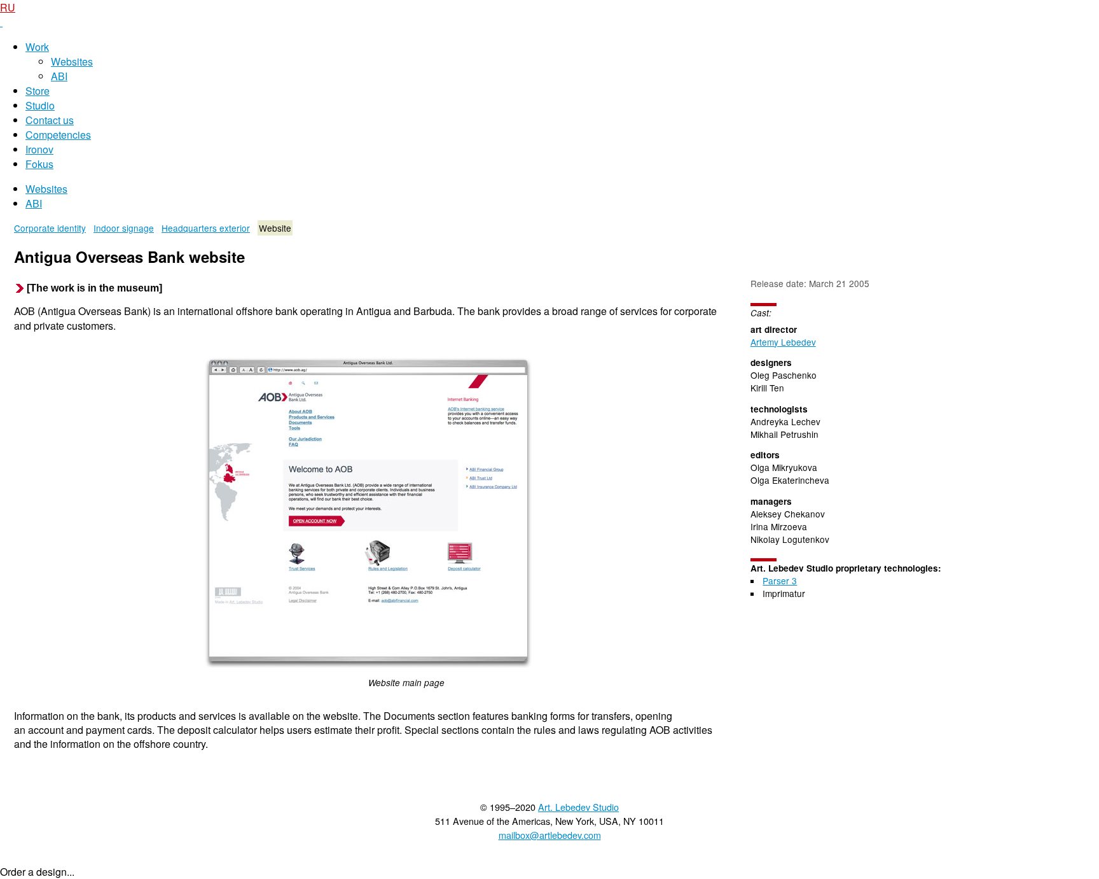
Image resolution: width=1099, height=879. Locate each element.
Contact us (49, 120)
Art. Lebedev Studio (578, 806)
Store (37, 90)
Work (37, 46)
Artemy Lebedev (783, 341)
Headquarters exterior (206, 228)
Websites (72, 61)
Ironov (39, 149)
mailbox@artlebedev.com (550, 834)
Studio (40, 105)
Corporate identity (50, 228)
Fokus (39, 164)
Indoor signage (123, 228)
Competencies (58, 134)
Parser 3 (780, 580)
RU (7, 7)
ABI (59, 76)
